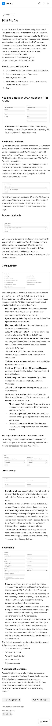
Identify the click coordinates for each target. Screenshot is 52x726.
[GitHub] (39, 3)
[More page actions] (13, 15)
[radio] (4, 714)
